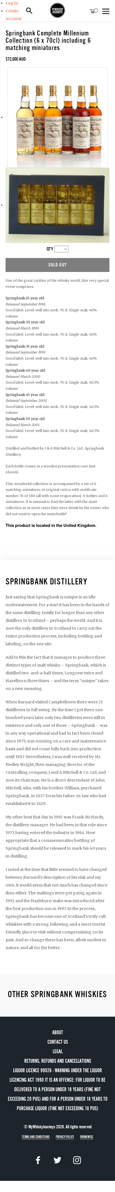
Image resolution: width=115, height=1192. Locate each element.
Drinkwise (86, 1137)
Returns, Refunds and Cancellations (57, 1061)
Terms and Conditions (36, 1137)
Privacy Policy (65, 1137)
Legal (58, 1051)
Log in (12, 3)
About (57, 1032)
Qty (50, 249)
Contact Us (57, 1042)
